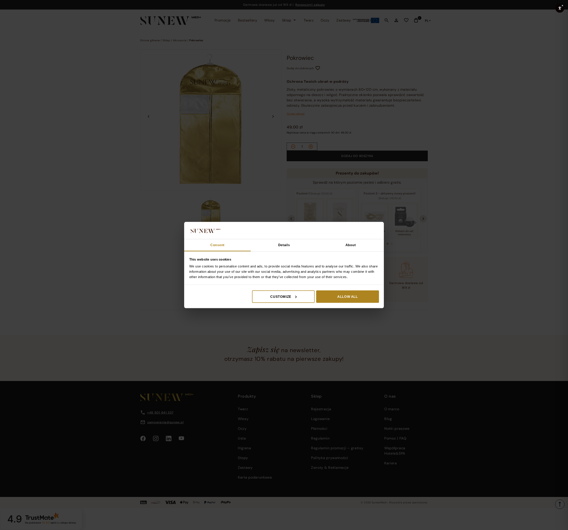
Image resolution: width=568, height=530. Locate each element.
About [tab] (350, 245)
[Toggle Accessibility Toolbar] (560, 8)
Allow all (347, 296)
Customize (280, 296)
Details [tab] (284, 245)
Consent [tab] (217, 245)
